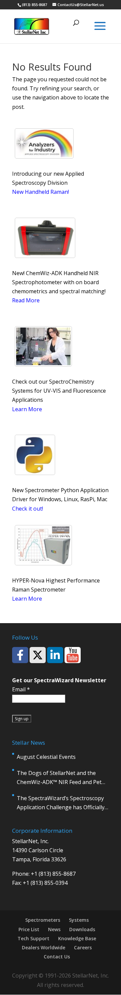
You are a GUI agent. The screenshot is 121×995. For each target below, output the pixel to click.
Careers (83, 947)
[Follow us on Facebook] (20, 655)
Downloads (82, 929)
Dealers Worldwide (43, 947)
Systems (79, 920)
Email (21, 689)
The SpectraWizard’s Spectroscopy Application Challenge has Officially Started (61, 803)
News (54, 929)
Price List (28, 929)
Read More (26, 300)
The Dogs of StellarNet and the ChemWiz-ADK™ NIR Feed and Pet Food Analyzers (59, 778)
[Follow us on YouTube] (73, 655)
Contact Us (57, 956)
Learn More (27, 409)
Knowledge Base (77, 938)
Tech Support (33, 938)
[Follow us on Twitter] (38, 655)
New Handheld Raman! (40, 192)
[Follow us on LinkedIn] (55, 655)
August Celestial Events (46, 757)
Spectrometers (42, 920)
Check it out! (27, 508)
